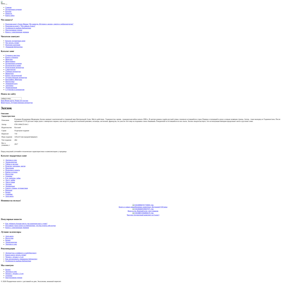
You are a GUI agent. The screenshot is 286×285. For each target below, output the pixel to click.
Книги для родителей (13, 75)
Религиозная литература (14, 67)
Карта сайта (9, 15)
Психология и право (13, 65)
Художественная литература (16, 77)
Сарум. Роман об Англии (18, 101)
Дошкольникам (11, 87)
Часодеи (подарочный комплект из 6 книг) (143, 215)
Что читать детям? (12, 43)
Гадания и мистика (12, 55)
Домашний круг (11, 83)
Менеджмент (10, 61)
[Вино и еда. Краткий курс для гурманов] (143, 209)
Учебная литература (13, 71)
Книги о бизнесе (11, 57)
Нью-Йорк (5, 101)
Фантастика (9, 81)
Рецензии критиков (12, 45)
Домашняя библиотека (14, 47)
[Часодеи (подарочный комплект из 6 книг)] (143, 213)
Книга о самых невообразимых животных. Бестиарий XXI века (143, 207)
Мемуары (9, 59)
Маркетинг (9, 73)
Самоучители (10, 69)
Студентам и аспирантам (14, 89)
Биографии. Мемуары (13, 79)
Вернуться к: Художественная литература (17, 103)
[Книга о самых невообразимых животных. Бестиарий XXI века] (143, 205)
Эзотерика (9, 85)
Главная (8, 7)
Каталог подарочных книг (15, 41)
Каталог (8, 11)
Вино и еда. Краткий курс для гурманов (143, 211)
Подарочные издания (13, 9)
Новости (8, 13)
